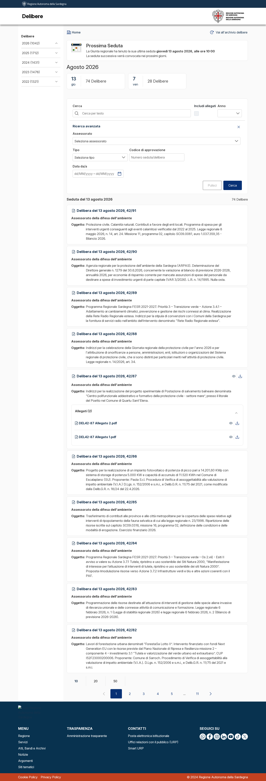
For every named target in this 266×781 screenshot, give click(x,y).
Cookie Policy (28, 777)
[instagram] (216, 736)
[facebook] (209, 736)
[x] (244, 736)
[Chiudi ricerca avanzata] (239, 127)
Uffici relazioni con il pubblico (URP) (153, 742)
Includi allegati (205, 106)
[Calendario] (119, 174)
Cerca (77, 106)
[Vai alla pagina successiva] (210, 693)
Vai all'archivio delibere (232, 32)
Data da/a (80, 166)
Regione (24, 736)
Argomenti (25, 761)
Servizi (23, 742)
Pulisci (212, 185)
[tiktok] (237, 736)
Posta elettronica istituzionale (148, 736)
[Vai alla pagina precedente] (103, 693)
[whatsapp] (202, 736)
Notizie (23, 754)
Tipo (76, 150)
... (184, 694)
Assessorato (82, 134)
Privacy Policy (51, 777)
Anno (222, 106)
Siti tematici (26, 767)
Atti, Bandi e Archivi (32, 748)
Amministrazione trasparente (87, 736)
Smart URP (136, 748)
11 (197, 694)
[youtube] (230, 736)
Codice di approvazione (147, 150)
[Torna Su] (253, 768)
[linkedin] (223, 736)
